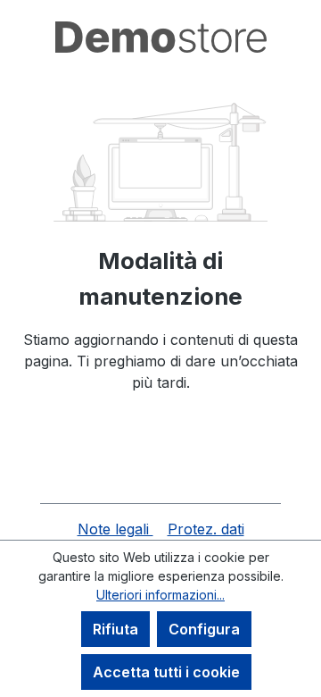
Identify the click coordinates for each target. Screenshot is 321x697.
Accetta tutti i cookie (166, 672)
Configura (204, 629)
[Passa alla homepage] (160, 37)
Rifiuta (115, 629)
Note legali (115, 529)
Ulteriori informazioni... (160, 594)
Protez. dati (206, 529)
